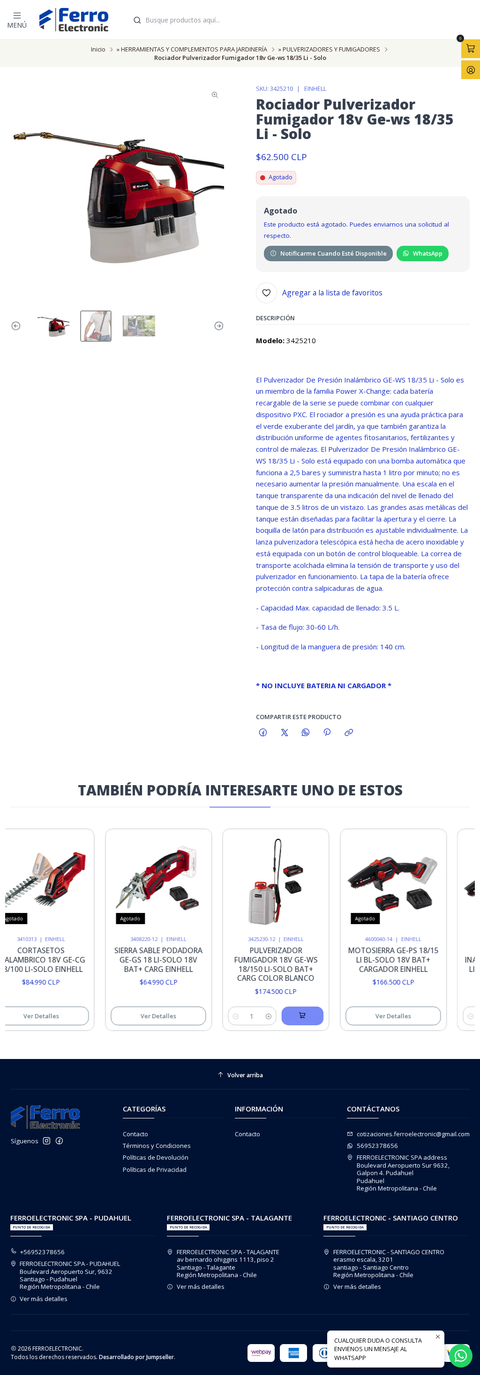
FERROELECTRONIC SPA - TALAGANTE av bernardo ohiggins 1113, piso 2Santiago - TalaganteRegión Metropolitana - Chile (228, 1263)
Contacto (135, 1134)
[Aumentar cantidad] (258, 1016)
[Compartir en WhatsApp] (305, 733)
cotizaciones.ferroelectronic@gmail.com (413, 1134)
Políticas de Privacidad (155, 1169)
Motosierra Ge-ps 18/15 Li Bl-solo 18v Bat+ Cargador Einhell (383, 960)
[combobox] (302, 19)
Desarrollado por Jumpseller (136, 1357)
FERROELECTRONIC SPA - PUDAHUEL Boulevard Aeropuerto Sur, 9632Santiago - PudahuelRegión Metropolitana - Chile (70, 1275)
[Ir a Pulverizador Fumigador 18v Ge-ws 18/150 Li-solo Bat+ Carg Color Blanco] (265, 882)
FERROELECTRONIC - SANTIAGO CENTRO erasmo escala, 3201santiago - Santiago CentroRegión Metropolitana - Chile (388, 1263)
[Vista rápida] (68, 879)
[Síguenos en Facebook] (59, 1141)
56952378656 (377, 1145)
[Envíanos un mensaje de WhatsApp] (460, 1356)
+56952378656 (42, 1252)
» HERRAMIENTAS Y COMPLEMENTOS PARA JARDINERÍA (192, 49)
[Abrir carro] (470, 48)
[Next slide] (217, 326)
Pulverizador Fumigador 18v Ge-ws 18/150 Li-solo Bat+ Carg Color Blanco (265, 964)
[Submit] (137, 19)
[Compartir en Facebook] (263, 733)
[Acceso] (470, 69)
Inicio (98, 49)
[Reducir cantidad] (225, 1016)
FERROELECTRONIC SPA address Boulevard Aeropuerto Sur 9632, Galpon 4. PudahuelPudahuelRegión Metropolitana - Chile (403, 1172)
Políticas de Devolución (155, 1157)
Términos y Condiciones (157, 1145)
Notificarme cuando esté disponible (333, 253)
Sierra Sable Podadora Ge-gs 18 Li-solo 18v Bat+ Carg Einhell (148, 960)
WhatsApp (427, 253)
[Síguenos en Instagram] (46, 1141)
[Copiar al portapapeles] (348, 733)
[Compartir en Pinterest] (327, 733)
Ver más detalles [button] (44, 1298)
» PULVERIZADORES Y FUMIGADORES (329, 49)
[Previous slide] (18, 326)
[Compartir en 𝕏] (284, 733)
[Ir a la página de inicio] (73, 19)
